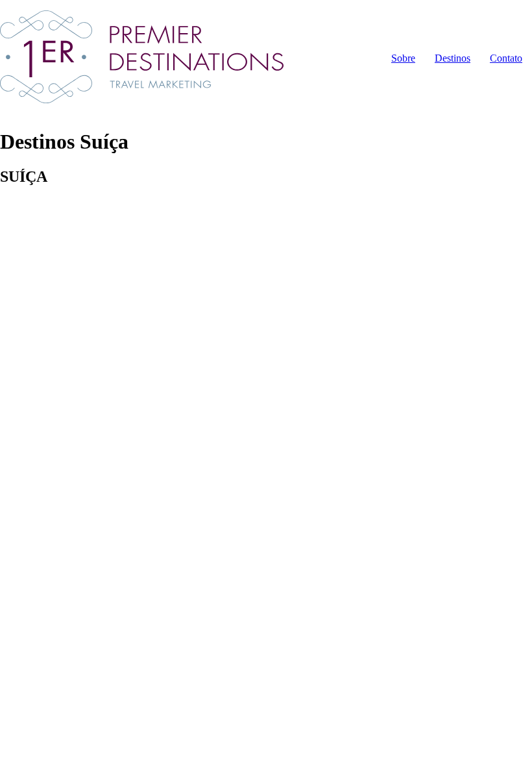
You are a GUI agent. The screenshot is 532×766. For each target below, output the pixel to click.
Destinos (452, 58)
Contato (506, 58)
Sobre (403, 58)
